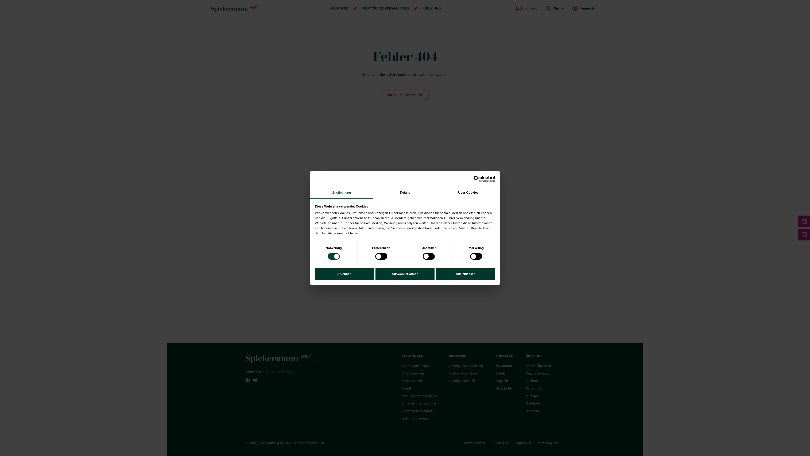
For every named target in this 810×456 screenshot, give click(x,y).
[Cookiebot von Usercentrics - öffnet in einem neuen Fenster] (476, 179)
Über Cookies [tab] (468, 192)
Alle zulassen (465, 274)
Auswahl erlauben (405, 274)
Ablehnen (344, 274)
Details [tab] (405, 192)
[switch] (381, 256)
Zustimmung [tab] (341, 192)
